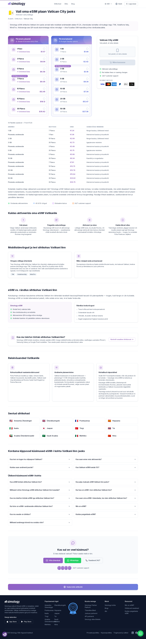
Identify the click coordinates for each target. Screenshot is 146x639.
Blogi (106, 608)
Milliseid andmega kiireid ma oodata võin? (27, 522)
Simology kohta (110, 605)
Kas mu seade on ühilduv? (20, 514)
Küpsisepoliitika (106, 633)
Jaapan (57, 613)
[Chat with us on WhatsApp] (140, 633)
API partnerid (89, 616)
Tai (55, 616)
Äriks (66, 4)
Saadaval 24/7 (94, 560)
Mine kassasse (119, 62)
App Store (13, 621)
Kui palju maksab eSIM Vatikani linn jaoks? (92, 482)
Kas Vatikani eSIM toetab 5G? (87, 467)
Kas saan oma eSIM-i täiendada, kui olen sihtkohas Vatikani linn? (101, 498)
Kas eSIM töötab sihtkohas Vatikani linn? (26, 482)
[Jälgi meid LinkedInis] (133, 633)
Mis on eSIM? (81, 506)
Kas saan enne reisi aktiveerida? (89, 459)
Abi (106, 611)
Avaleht (10, 19)
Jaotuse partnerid (91, 613)
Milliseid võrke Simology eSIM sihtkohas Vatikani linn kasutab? (35, 490)
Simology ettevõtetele (92, 619)
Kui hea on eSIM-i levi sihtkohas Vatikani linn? (94, 490)
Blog (73, 4)
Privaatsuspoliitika (93, 633)
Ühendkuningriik (60, 605)
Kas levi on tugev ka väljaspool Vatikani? (26, 459)
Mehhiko (48, 624)
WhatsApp (74, 560)
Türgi (46, 616)
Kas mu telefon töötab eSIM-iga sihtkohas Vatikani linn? (32, 498)
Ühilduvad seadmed (132, 608)
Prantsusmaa (49, 610)
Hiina (56, 624)
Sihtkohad (57, 4)
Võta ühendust (54, 560)
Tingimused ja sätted (121, 633)
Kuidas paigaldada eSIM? (86, 514)
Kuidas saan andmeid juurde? (21, 467)
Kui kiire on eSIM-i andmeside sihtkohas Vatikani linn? (31, 506)
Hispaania (57, 610)
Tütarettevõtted (90, 610)
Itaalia (47, 613)
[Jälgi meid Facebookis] (136, 633)
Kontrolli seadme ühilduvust (121, 339)
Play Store (27, 621)
